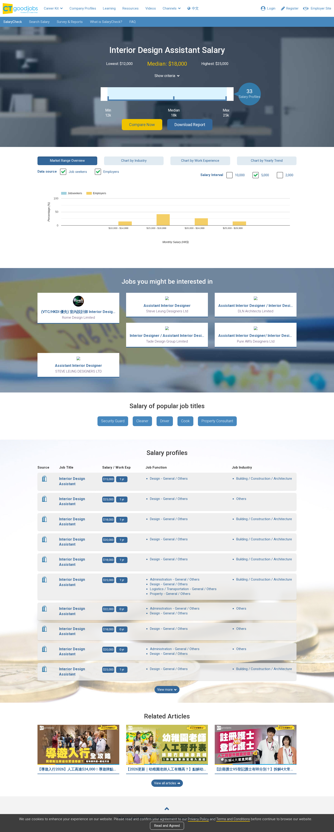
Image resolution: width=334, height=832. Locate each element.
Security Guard (113, 421)
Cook (185, 421)
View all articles (165, 783)
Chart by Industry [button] (134, 161)
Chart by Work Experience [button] (200, 161)
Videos (150, 8)
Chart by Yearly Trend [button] (267, 161)
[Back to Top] (167, 809)
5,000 (265, 175)
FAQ (133, 22)
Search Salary (39, 22)
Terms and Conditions (233, 819)
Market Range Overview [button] (67, 161)
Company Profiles (83, 8)
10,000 (240, 175)
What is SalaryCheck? (106, 22)
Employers (111, 172)
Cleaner (142, 421)
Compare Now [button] (142, 124)
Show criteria (165, 76)
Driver (164, 421)
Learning (109, 8)
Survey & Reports (70, 22)
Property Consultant (217, 421)
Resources (130, 8)
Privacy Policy (198, 819)
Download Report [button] (189, 124)
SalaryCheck (12, 22)
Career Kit (52, 8)
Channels (170, 8)
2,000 (289, 175)
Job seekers (78, 172)
